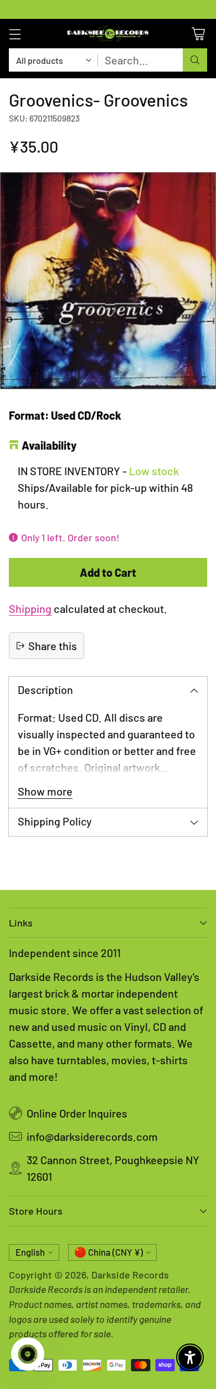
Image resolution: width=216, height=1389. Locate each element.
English (30, 1252)
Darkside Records (130, 1275)
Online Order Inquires (77, 1113)
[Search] (195, 60)
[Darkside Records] (108, 33)
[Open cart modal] (198, 33)
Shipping (30, 608)
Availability (49, 445)
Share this (52, 645)
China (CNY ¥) (115, 1252)
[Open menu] (14, 33)
